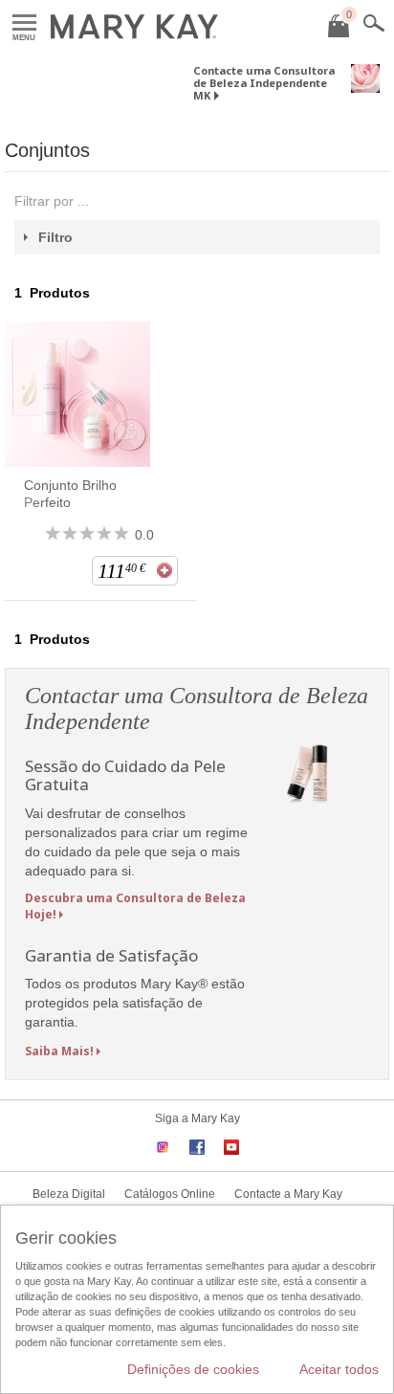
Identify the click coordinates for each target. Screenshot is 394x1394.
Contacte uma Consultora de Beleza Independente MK (264, 82)
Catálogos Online (169, 1194)
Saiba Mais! (59, 1051)
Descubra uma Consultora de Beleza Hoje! (135, 906)
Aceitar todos (339, 1369)
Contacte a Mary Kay (288, 1194)
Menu (24, 23)
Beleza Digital (69, 1194)
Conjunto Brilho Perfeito (70, 493)
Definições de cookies (193, 1369)
